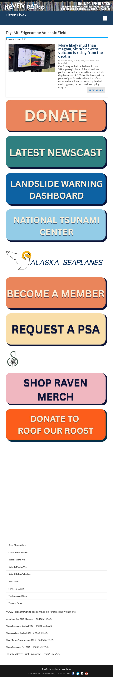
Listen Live (15, 15)
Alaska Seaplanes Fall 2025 (18, 647)
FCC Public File (32, 673)
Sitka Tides (14, 581)
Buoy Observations (17, 545)
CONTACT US (63, 673)
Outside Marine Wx (18, 567)
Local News (94, 61)
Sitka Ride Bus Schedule (19, 574)
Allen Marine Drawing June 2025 (21, 640)
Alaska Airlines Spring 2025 (18, 633)
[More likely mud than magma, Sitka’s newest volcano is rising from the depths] (32, 58)
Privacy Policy (48, 673)
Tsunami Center (16, 603)
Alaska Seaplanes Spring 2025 (19, 626)
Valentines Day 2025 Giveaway (20, 619)
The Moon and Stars (18, 596)
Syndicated (62, 63)
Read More (95, 90)
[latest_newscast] (56, 168)
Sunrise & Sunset (16, 588)
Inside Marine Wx (17, 559)
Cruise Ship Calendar (18, 552)
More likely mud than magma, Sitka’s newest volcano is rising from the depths (80, 50)
